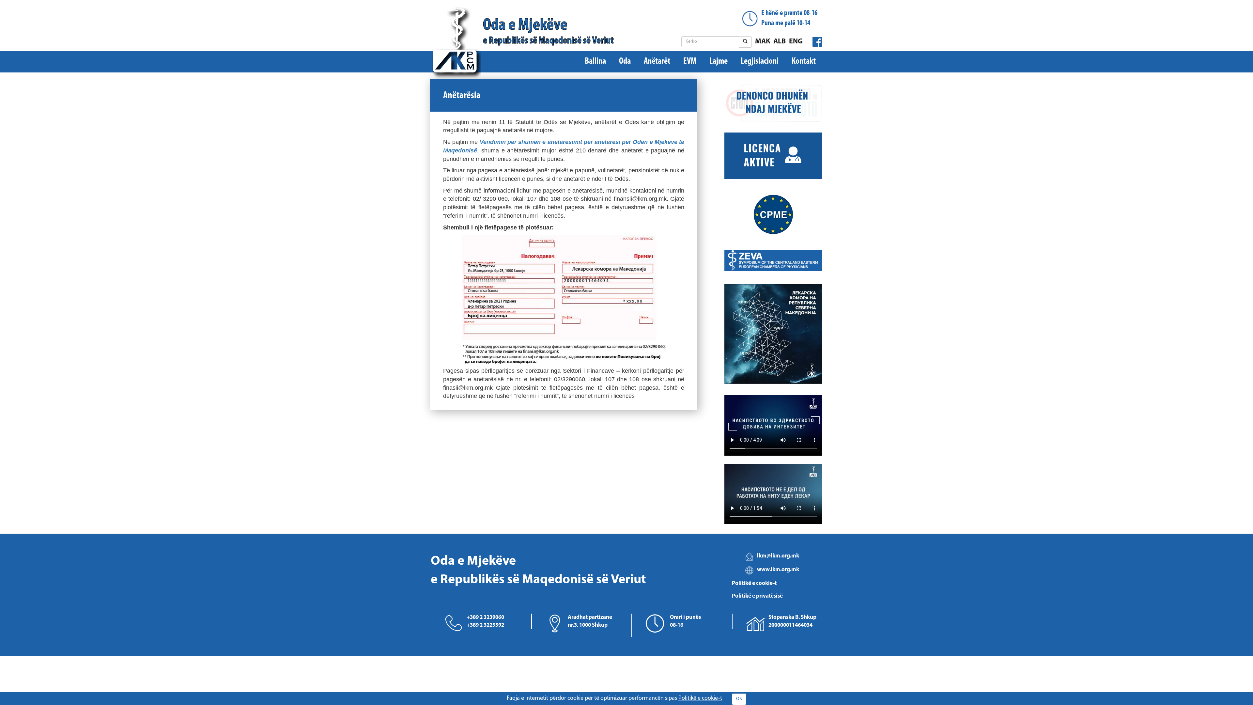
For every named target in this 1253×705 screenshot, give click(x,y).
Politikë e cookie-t (754, 583)
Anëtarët (657, 61)
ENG (796, 41)
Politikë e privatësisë (757, 596)
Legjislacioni (760, 61)
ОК (739, 699)
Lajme (718, 61)
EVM (689, 61)
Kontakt (804, 61)
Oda (625, 61)
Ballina (595, 61)
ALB (779, 41)
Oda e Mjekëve (548, 31)
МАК (762, 41)
